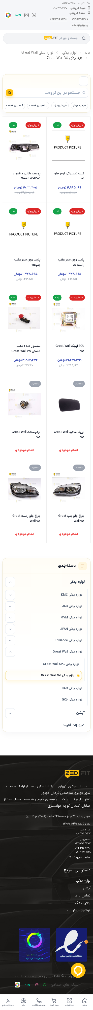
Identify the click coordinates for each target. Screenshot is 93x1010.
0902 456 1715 (83, 852)
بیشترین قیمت (38, 105)
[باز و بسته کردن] (10, 582)
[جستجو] (84, 38)
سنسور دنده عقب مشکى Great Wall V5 (25, 348)
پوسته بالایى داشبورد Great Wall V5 (26, 176)
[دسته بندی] (83, 81)
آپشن (87, 888)
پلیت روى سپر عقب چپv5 (27, 262)
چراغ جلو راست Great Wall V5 (26, 518)
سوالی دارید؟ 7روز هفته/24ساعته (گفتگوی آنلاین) (58, 816)
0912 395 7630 (83, 848)
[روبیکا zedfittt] (7, 15)
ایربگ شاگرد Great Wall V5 (69, 434)
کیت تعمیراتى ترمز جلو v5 (69, 176)
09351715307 (80, 19)
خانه (88, 52)
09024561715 (80, 25)
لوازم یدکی (69, 52)
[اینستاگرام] (25, 15)
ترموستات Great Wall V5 (26, 434)
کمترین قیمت (14, 105)
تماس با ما (83, 895)
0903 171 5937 (83, 833)
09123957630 (58, 19)
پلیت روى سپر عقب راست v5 (71, 262)
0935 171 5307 (83, 843)
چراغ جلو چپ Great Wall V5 (71, 518)
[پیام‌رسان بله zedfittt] (16, 15)
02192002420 (73, 3)
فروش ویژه (60, 105)
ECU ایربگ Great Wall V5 (70, 348)
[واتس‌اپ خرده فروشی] (33, 15)
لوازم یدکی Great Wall (37, 52)
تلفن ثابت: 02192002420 (77, 824)
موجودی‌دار (79, 105)
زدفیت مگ (83, 903)
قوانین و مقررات (79, 910)
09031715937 (69, 8)
